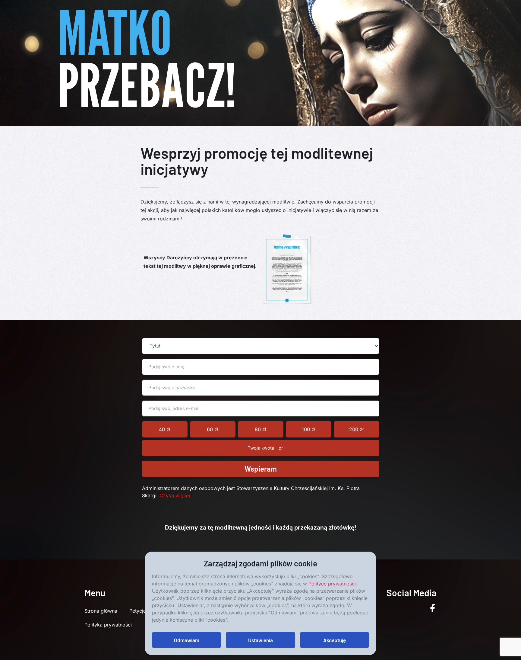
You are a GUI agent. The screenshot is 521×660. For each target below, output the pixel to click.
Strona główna (100, 611)
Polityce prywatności (332, 584)
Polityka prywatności (108, 625)
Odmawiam (186, 640)
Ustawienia (260, 640)
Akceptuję (334, 640)
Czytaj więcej (174, 495)
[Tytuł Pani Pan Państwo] (260, 346)
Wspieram (261, 468)
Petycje (137, 611)
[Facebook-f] (432, 608)
